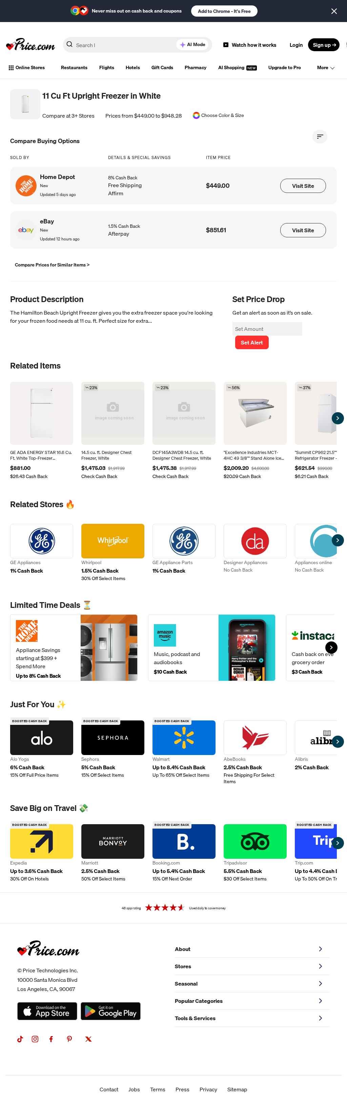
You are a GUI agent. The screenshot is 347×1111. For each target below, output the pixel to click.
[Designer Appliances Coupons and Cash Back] (255, 553)
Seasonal (186, 983)
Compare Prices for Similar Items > (52, 265)
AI (196, 44)
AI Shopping (231, 67)
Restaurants (74, 67)
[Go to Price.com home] (30, 44)
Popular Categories (199, 1000)
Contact (109, 1089)
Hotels (133, 67)
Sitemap (237, 1089)
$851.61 (216, 230)
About (182, 949)
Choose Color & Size (222, 115)
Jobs (134, 1089)
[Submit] (69, 46)
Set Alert (252, 342)
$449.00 (218, 186)
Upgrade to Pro (284, 67)
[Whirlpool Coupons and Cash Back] (112, 553)
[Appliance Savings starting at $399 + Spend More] (74, 648)
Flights (106, 67)
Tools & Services (195, 1018)
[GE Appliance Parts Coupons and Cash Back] (184, 553)
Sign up (322, 45)
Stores (183, 966)
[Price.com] (48, 963)
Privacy (208, 1089)
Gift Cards (162, 67)
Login (296, 45)
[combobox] (137, 45)
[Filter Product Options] (319, 136)
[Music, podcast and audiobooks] (211, 648)
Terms (157, 1089)
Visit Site (303, 185)
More (322, 67)
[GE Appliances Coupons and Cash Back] (41, 553)
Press (182, 1089)
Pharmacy (195, 67)
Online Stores (30, 67)
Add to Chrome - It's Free (224, 11)
